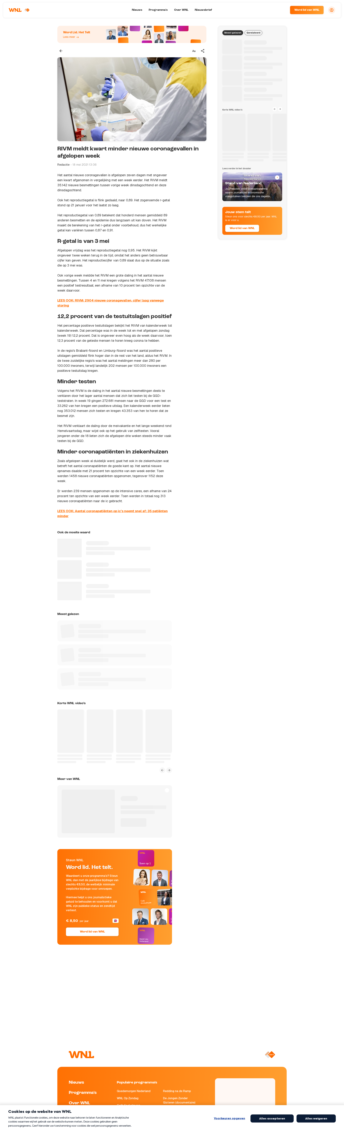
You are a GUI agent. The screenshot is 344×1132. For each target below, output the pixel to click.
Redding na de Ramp (177, 1091)
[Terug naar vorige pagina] (60, 50)
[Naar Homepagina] (19, 10)
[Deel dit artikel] (202, 50)
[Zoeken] (283, 10)
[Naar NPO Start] (270, 1054)
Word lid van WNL (306, 10)
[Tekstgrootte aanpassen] (193, 50)
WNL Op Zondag (127, 1098)
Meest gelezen (232, 32)
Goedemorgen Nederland (133, 1091)
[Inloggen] (331, 10)
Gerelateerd (253, 32)
